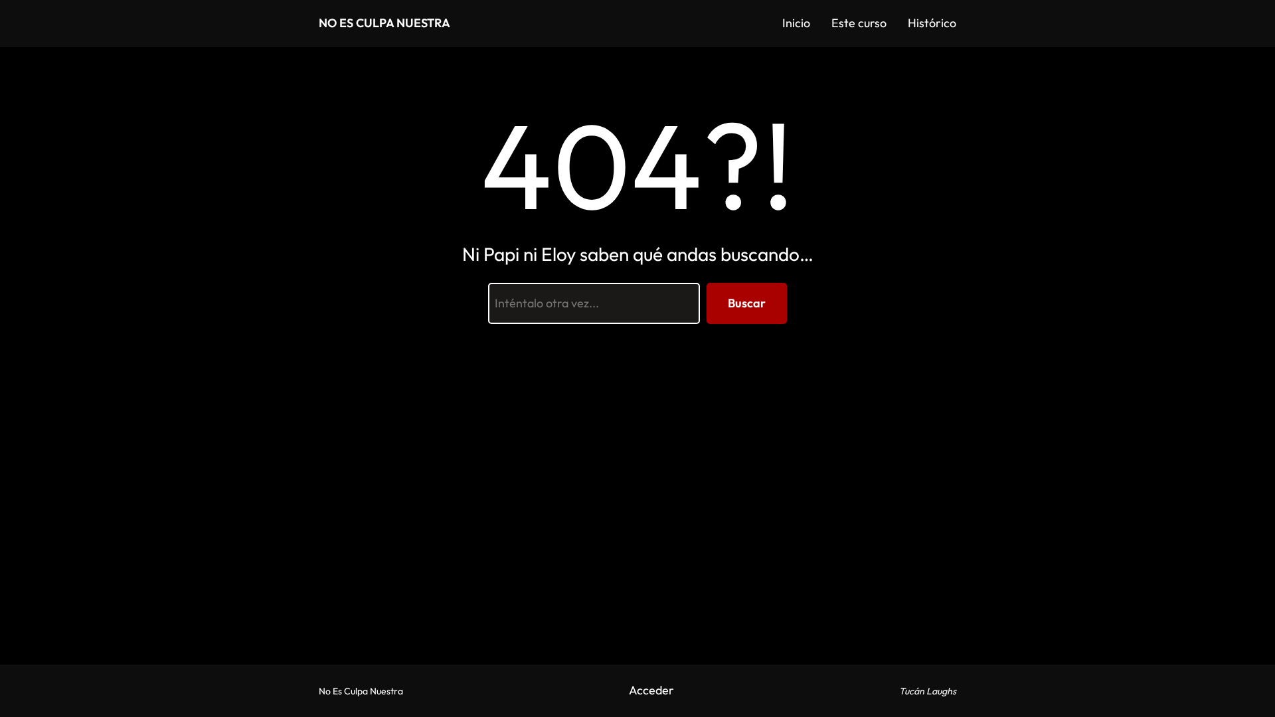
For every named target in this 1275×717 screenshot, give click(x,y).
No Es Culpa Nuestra (384, 23)
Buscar (747, 303)
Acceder (651, 690)
